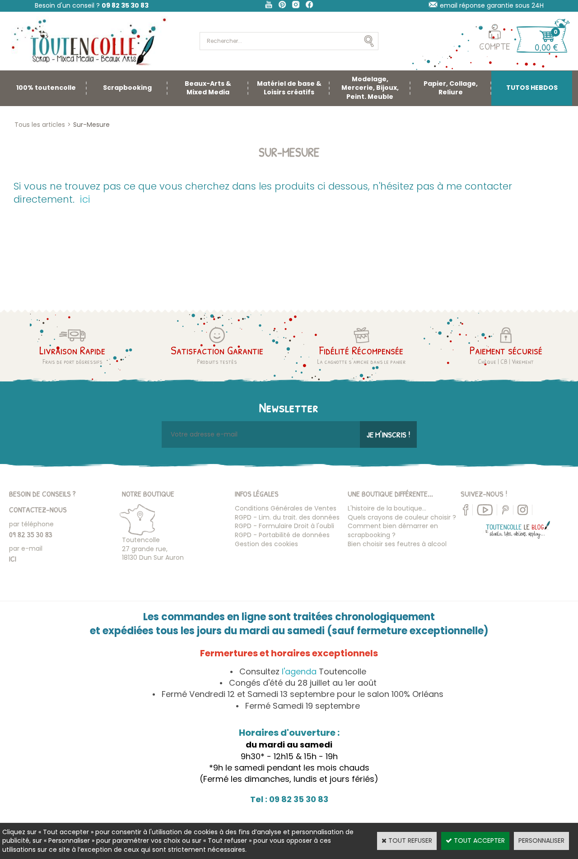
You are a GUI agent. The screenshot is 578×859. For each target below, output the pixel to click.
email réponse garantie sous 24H (492, 5)
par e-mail (25, 548)
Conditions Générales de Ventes (285, 508)
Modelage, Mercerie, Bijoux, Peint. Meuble (370, 87)
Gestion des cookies (266, 543)
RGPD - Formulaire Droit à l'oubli (284, 525)
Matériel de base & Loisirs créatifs (289, 88)
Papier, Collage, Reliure (451, 88)
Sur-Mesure (91, 124)
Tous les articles (39, 124)
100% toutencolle (46, 87)
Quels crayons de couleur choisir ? (402, 517)
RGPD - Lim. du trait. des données (287, 517)
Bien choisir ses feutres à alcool (397, 543)
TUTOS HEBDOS (532, 87)
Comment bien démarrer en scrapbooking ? (393, 530)
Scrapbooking (127, 87)
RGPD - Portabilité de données (282, 534)
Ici (12, 558)
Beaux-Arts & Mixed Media (208, 88)
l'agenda (299, 671)
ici (85, 199)
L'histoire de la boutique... (387, 508)
